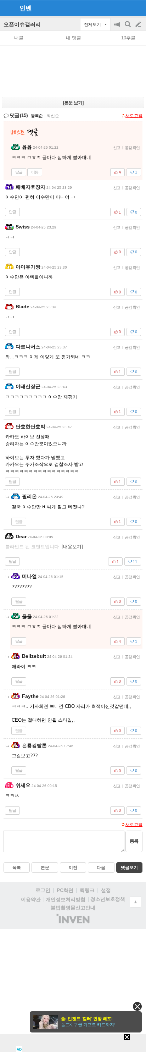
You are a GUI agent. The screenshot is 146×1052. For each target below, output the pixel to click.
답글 (18, 172)
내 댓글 (73, 37)
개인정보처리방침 (65, 899)
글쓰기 (138, 24)
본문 (45, 867)
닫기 (137, 1006)
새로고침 (133, 115)
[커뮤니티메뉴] (7, 8)
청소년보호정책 (107, 899)
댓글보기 (129, 867)
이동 (34, 172)
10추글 (128, 37)
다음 (101, 867)
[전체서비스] (137, 7)
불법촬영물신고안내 (73, 907)
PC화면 (65, 890)
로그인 (42, 890)
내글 (18, 37)
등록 (134, 841)
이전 (73, 867)
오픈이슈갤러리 (22, 24)
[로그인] (124, 7)
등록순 (37, 115)
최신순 (52, 115)
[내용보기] (72, 546)
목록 (16, 867)
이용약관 (31, 899)
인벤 (25, 8)
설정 (106, 890)
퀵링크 (87, 890)
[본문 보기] (73, 102)
